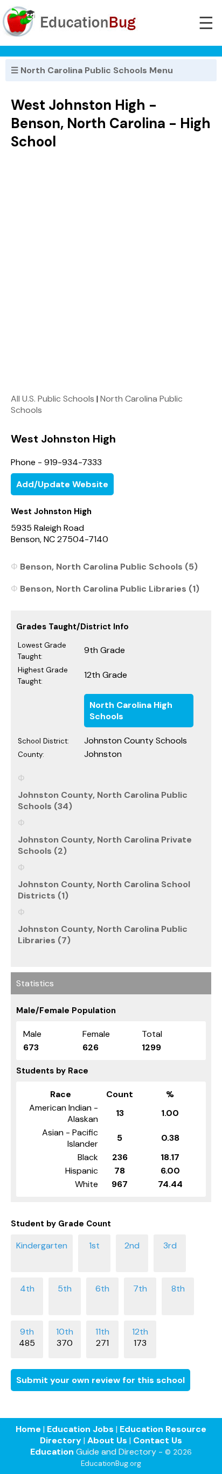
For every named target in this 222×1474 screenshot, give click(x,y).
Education (52, 1451)
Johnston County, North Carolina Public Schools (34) (103, 800)
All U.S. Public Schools (52, 398)
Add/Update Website (62, 484)
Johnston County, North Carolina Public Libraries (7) (103, 934)
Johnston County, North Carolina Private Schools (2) (105, 845)
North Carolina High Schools (130, 710)
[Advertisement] (111, 271)
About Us (107, 1440)
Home (28, 1429)
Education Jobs (80, 1429)
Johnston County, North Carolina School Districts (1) (104, 890)
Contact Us (157, 1440)
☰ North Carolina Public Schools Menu (92, 70)
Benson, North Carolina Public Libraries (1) (109, 588)
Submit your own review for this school (100, 1380)
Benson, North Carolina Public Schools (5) (109, 566)
